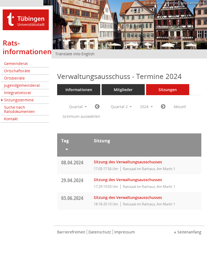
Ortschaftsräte (17, 70)
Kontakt (11, 118)
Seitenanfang (189, 231)
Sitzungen (167, 89)
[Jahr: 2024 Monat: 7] (163, 107)
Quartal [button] (76, 106)
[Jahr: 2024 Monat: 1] (97, 107)
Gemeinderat (16, 63)
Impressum (124, 231)
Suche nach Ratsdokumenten (19, 109)
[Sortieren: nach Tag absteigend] (73, 148)
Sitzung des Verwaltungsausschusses (128, 161)
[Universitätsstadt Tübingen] (26, 19)
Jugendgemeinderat (22, 85)
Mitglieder (123, 89)
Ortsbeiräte (14, 78)
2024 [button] (145, 106)
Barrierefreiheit (71, 231)
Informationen (78, 89)
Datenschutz (99, 231)
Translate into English (75, 53)
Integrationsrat (17, 92)
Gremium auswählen (81, 116)
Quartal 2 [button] (120, 106)
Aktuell (180, 106)
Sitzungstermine (19, 99)
